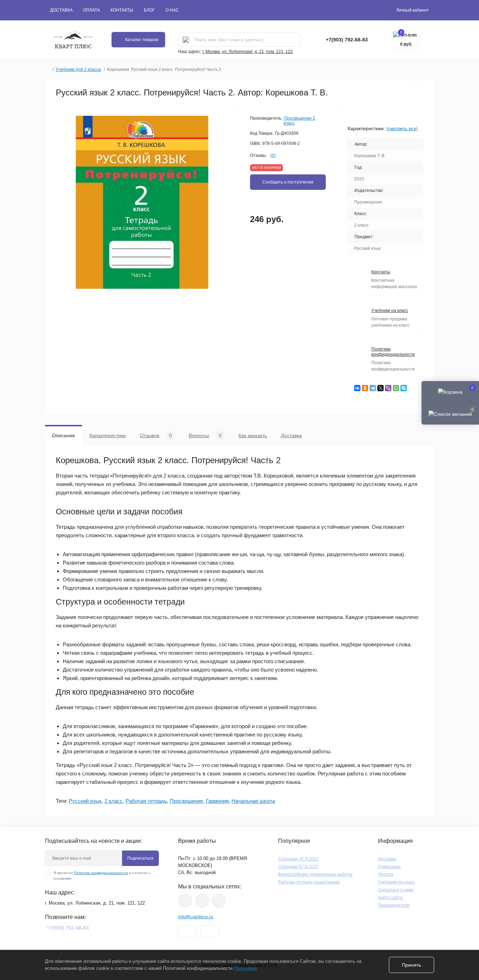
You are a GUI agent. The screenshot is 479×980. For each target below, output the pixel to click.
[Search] (186, 40)
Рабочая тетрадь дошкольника (309, 882)
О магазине (389, 866)
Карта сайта (390, 897)
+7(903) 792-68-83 (347, 39)
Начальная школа (253, 801)
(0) (273, 155)
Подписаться (140, 858)
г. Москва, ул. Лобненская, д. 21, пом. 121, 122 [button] (247, 51)
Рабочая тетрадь (146, 801)
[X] (380, 388)
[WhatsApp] (396, 388)
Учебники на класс (396, 882)
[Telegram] (373, 388)
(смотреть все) (402, 128)
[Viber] (388, 388)
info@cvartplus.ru (195, 916)
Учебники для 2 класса (78, 69)
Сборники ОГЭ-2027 (298, 858)
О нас (172, 10)
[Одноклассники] (365, 388)
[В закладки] (415, 92)
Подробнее (245, 968)
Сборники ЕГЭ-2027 (298, 866)
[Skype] (403, 388)
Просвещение (186, 801)
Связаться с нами (395, 889)
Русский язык (85, 801)
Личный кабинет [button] (412, 10)
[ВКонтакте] (357, 388)
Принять (411, 965)
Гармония (217, 801)
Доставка (61, 10)
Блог (149, 10)
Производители (394, 905)
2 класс (113, 801)
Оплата (91, 10)
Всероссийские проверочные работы (315, 874)
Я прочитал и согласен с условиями (102, 875)
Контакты (121, 10)
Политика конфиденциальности (101, 873)
